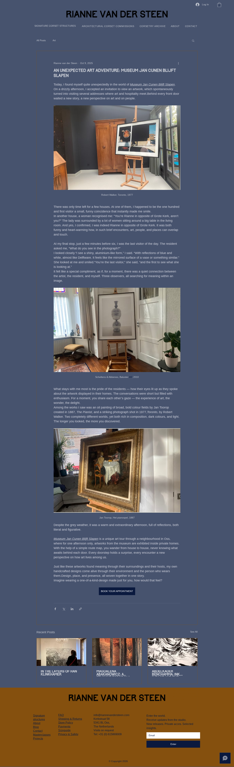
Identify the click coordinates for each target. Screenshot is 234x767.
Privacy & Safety (68, 734)
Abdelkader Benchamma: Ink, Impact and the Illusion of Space (167, 673)
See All (194, 631)
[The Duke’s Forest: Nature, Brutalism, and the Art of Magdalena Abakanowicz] (117, 652)
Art (54, 40)
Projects (38, 738)
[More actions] (178, 63)
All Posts (41, 40)
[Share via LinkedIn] (72, 608)
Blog (36, 727)
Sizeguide (64, 730)
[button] (219, 4)
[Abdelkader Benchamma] (172, 652)
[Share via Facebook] (55, 608)
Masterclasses (42, 734)
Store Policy (65, 722)
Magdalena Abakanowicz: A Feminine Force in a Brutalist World (113, 673)
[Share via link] (80, 608)
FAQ (61, 715)
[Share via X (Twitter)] (63, 608)
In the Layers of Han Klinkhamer (59, 673)
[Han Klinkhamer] (61, 652)
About (36, 723)
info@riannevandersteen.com (111, 715)
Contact (37, 730)
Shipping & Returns (70, 718)
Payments (64, 726)
